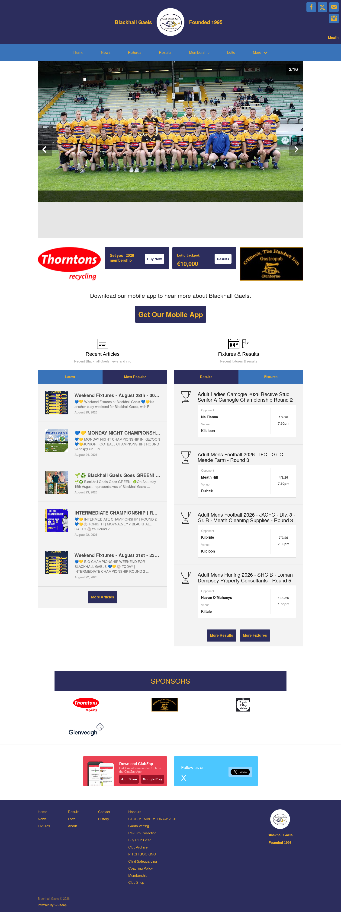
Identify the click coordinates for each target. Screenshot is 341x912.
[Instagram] (334, 18)
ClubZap (61, 905)
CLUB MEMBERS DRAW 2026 (152, 819)
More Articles (102, 597)
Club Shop (136, 882)
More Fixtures (255, 635)
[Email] (334, 7)
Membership (199, 52)
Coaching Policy (140, 868)
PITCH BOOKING (142, 854)
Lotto (231, 52)
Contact (104, 812)
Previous (45, 149)
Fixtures (134, 52)
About (72, 826)
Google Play (152, 779)
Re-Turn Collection (142, 833)
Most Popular (135, 377)
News (105, 52)
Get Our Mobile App (170, 314)
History (103, 819)
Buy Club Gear (139, 840)
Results (165, 52)
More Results (221, 635)
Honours (134, 812)
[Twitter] (322, 7)
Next (296, 149)
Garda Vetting (138, 826)
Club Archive (138, 847)
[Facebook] (311, 7)
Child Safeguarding (142, 861)
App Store (129, 779)
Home (78, 52)
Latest (70, 377)
